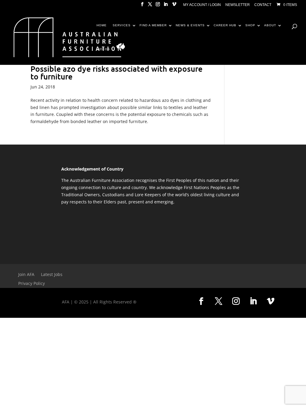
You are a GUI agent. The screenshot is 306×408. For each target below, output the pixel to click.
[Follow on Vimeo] (270, 301)
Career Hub (225, 25)
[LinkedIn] (165, 6)
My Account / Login (202, 5)
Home (102, 25)
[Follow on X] (218, 301)
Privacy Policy (31, 283)
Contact (262, 5)
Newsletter (237, 5)
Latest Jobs (51, 274)
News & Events (190, 25)
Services (122, 25)
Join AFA (26, 274)
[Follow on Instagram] (235, 301)
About (270, 25)
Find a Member (153, 25)
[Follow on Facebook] (201, 301)
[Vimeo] (174, 6)
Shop (250, 25)
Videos (103, 49)
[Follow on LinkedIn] (253, 301)
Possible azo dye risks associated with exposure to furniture (116, 72)
